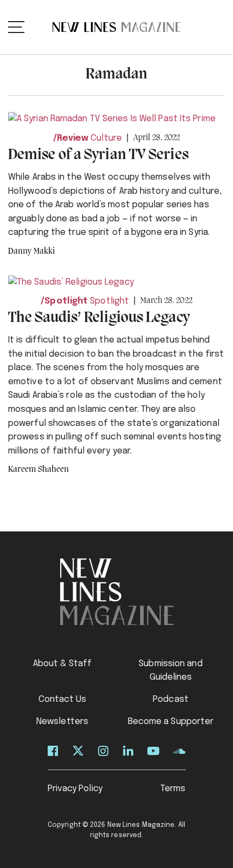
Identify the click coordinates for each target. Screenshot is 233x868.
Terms (173, 788)
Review (73, 138)
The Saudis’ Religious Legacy (99, 318)
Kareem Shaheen (38, 470)
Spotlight (66, 301)
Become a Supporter (171, 721)
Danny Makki (31, 252)
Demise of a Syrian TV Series (98, 155)
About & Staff (62, 663)
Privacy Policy (75, 788)
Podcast (171, 699)
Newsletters (62, 721)
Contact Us (62, 699)
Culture (106, 138)
